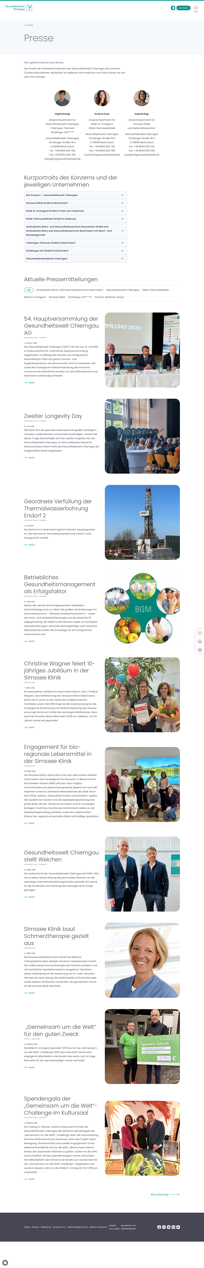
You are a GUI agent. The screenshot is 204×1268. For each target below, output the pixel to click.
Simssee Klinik (57, 297)
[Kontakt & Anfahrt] (200, 633)
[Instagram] (164, 1227)
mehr (31, 382)
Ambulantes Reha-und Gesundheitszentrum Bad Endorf (69, 290)
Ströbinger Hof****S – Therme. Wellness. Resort (96, 297)
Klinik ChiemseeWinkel (155, 290)
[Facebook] (159, 1227)
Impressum (46, 1227)
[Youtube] (168, 1227)
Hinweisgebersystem (78, 1227)
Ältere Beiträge (160, 1194)
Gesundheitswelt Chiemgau (122, 290)
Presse (27, 1227)
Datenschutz (59, 1227)
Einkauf (35, 1227)
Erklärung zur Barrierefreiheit (128, 1227)
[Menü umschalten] (195, 7)
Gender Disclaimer (114, 1227)
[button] (5, 1263)
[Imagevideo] (200, 641)
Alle (29, 290)
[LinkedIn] (173, 1227)
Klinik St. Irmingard (35, 297)
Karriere (183, 8)
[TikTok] (178, 1227)
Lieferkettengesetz (98, 1227)
